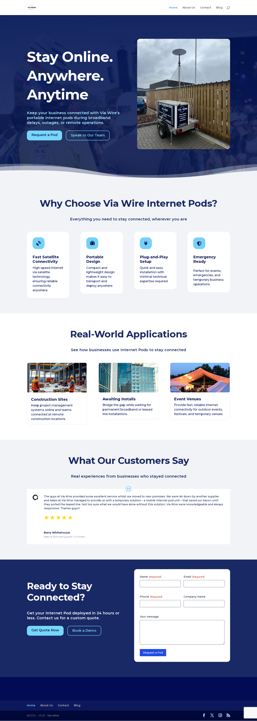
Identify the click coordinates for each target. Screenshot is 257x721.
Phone (151, 596)
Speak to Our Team (88, 135)
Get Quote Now (45, 630)
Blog (219, 7)
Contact (205, 7)
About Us (188, 7)
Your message (149, 616)
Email (194, 576)
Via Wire (53, 715)
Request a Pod (44, 135)
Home (173, 7)
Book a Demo (84, 630)
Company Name (194, 596)
